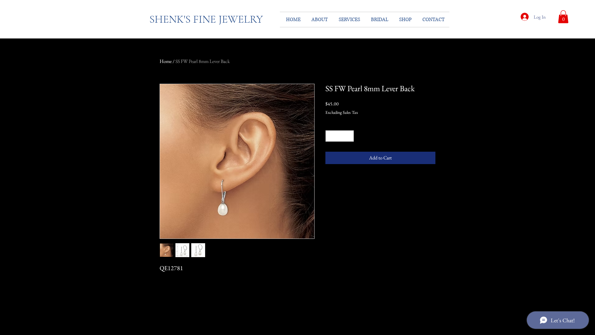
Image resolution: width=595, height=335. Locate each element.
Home (166, 61)
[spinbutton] (339, 136)
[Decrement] (330, 136)
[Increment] (349, 136)
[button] (563, 16)
